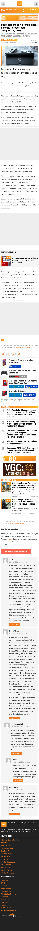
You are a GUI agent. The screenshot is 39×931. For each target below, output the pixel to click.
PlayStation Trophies (9, 894)
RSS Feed (4, 859)
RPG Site (4, 902)
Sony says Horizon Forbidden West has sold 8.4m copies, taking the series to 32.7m (24, 485)
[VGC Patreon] (23, 9)
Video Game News (9, 40)
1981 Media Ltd (15, 823)
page (9, 539)
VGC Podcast (6, 867)
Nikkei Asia (21, 83)
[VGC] (19, 3)
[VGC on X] (28, 9)
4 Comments (33, 497)
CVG (3, 883)
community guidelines (16, 523)
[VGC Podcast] (25, 9)
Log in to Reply (15, 624)
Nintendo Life (6, 891)
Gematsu (4, 886)
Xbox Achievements (8, 910)
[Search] (36, 4)
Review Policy (6, 856)
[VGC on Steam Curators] (23, 11)
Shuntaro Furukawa (8, 202)
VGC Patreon (6, 865)
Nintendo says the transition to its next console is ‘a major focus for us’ (25, 261)
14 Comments (33, 513)
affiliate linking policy (23, 347)
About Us (4, 843)
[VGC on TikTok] (35, 9)
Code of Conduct (7, 848)
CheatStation (6, 880)
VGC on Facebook (8, 862)
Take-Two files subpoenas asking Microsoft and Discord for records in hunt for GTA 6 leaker (21, 424)
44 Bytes (15, 915)
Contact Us (5, 851)
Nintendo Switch (8, 176)
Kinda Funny (6, 888)
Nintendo (14, 106)
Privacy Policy (6, 854)
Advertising (5, 845)
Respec (3, 905)
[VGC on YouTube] (33, 9)
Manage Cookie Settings (10, 840)
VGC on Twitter (7, 870)
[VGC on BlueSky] (30, 9)
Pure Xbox (5, 897)
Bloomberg (15, 272)
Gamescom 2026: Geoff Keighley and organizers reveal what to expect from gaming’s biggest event (22, 450)
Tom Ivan (34, 42)
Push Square (5, 899)
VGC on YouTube (7, 873)
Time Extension (7, 908)
